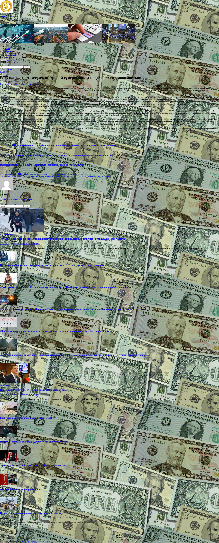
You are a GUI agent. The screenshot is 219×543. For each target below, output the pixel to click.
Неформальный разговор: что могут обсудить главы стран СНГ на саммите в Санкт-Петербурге (53, 265)
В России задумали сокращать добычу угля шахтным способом (35, 441)
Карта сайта (10, 62)
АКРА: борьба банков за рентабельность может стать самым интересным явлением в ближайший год (56, 155)
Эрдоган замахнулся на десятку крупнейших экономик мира (33, 465)
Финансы (9, 58)
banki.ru (13, 135)
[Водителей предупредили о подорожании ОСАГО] (8, 413)
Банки (7, 49)
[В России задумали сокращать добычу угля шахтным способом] (8, 437)
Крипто (8, 53)
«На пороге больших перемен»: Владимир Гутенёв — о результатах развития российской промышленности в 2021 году (66, 309)
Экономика (10, 60)
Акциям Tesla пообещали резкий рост (20, 489)
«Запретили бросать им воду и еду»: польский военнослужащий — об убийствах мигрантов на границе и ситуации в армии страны (72, 355)
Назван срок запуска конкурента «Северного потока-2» (31, 513)
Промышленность (13, 55)
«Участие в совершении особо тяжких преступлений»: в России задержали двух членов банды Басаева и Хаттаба (62, 238)
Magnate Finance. (7, 16)
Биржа (8, 51)
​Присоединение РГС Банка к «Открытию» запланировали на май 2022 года (42, 164)
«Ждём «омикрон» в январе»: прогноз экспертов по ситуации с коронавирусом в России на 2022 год (55, 331)
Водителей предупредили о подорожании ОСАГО (27, 418)
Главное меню (6, 69)
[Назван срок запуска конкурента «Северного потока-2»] (8, 508)
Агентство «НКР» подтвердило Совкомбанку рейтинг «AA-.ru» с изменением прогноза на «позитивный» (58, 145)
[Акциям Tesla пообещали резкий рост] (8, 484)
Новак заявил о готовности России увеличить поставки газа (33, 389)
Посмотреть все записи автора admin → (17, 199)
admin (15, 84)
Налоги (8, 46)
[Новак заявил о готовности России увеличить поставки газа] (15, 383)
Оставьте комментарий (30, 84)
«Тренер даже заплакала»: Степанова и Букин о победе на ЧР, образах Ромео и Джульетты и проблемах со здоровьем (65, 287)
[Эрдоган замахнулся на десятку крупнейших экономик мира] (8, 460)
